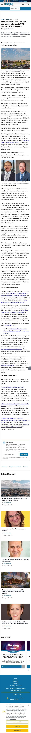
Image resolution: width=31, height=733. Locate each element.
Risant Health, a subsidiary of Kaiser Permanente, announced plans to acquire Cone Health (15, 420)
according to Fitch (10, 325)
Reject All (17, 726)
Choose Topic (14, 8)
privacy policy (5, 458)
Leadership (4, 466)
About (15, 678)
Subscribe (23, 454)
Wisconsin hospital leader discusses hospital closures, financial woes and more (16, 331)
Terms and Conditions (15, 685)
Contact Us (16, 683)
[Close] (28, 705)
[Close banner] (29, 2)
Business (25, 466)
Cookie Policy (13, 719)
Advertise (15, 680)
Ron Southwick (7, 502)
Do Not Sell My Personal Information (15, 688)
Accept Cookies (17, 730)
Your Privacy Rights (15, 690)
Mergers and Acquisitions (15, 466)
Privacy (15, 687)
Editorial (15, 681)
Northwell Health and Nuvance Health (12, 387)
